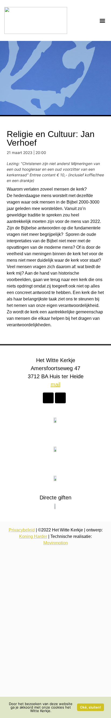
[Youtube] (60, 398)
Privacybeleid (22, 530)
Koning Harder (33, 536)
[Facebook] (48, 398)
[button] (102, 20)
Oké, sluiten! (90, 707)
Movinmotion (55, 543)
